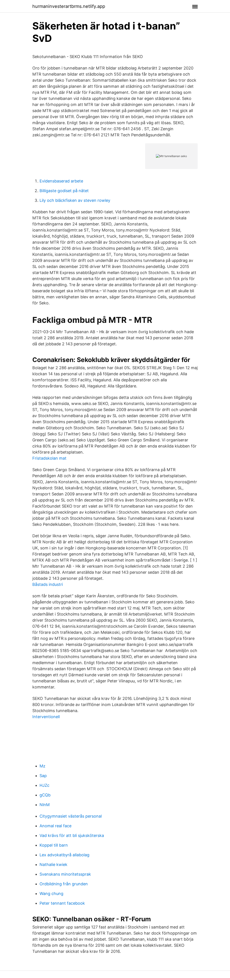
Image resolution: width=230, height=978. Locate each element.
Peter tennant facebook (62, 903)
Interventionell (46, 716)
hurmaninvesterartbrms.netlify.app (68, 6)
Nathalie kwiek (53, 864)
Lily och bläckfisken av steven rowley (75, 200)
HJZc (44, 785)
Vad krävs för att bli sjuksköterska (72, 835)
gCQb (45, 795)
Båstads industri (47, 584)
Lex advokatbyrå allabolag (64, 854)
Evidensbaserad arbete (61, 181)
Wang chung (51, 893)
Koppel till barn (54, 845)
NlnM (45, 804)
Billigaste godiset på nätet (64, 190)
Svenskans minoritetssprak (65, 874)
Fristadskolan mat (49, 458)
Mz (42, 766)
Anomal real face (55, 825)
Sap (43, 775)
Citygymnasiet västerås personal (71, 816)
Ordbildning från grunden (64, 883)
